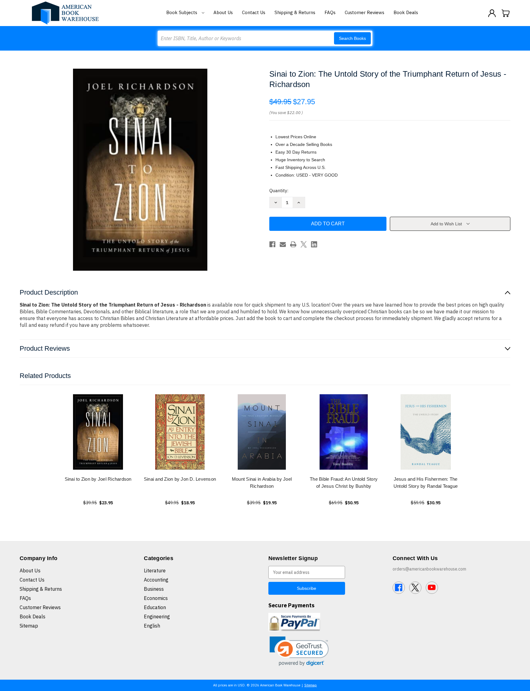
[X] (304, 244)
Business (154, 589)
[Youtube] (432, 588)
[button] (299, 651)
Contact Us (253, 12)
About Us (223, 12)
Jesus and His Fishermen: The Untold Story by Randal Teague (426, 482)
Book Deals (406, 12)
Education (155, 607)
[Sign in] (492, 13)
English (152, 626)
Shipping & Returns (295, 12)
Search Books (352, 38)
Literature (155, 570)
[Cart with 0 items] (505, 13)
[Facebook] (272, 244)
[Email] (283, 244)
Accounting (156, 580)
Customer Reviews (364, 12)
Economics (156, 598)
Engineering (157, 616)
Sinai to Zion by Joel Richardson (98, 479)
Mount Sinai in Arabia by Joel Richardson (262, 482)
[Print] (293, 244)
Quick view (98, 431)
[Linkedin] (314, 244)
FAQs (330, 12)
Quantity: (278, 190)
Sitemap (29, 626)
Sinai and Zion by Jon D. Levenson (180, 479)
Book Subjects (182, 12)
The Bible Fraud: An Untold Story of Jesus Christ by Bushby (344, 482)
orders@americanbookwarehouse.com (429, 569)
